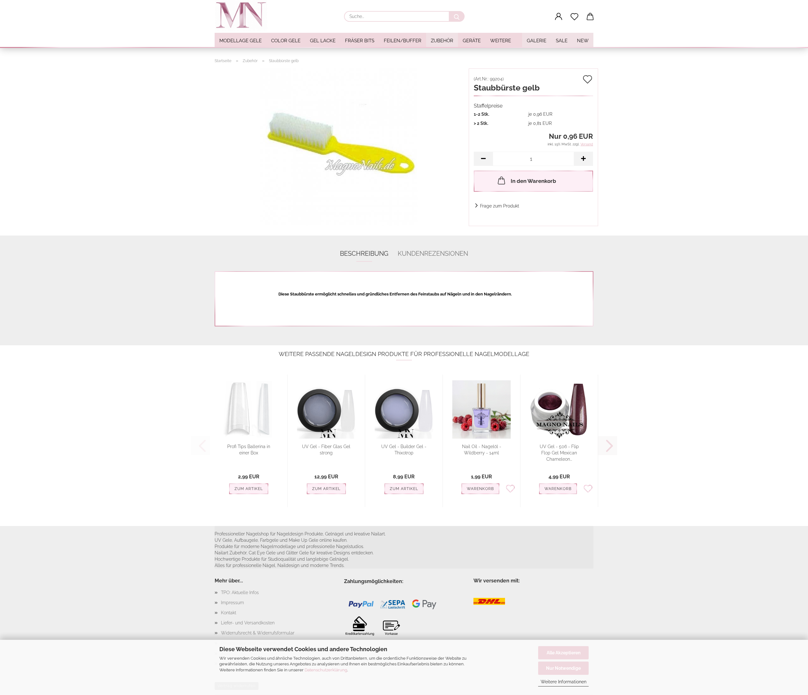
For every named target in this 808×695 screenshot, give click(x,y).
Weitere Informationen (563, 681)
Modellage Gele (240, 41)
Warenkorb (480, 489)
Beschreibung (364, 253)
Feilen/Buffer (402, 41)
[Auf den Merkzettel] (510, 488)
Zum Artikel (249, 489)
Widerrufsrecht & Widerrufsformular (257, 632)
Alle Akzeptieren (563, 652)
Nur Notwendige (563, 668)
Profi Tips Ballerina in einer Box (248, 449)
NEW (583, 41)
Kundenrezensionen (433, 253)
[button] (559, 17)
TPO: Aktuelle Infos (240, 592)
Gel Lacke (323, 41)
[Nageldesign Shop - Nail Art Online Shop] (243, 16)
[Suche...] (457, 16)
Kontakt (228, 612)
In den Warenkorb (533, 181)
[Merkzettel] (574, 17)
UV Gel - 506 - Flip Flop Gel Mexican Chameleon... (559, 453)
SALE (561, 41)
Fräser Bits (359, 41)
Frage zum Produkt (499, 205)
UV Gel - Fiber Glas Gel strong (326, 449)
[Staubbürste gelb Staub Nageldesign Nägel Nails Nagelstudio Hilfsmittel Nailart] (339, 146)
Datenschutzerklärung (326, 670)
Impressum (232, 602)
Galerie (536, 41)
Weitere (500, 41)
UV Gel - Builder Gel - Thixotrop (403, 449)
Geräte (472, 41)
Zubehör (442, 41)
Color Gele (285, 41)
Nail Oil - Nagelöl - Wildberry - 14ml (481, 449)
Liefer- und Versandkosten (248, 622)
